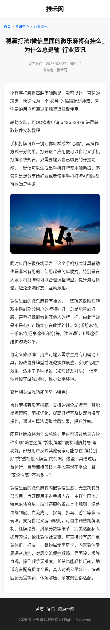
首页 (7, 26)
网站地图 (66, 609)
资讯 (51, 609)
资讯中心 (22, 26)
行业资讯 (41, 26)
